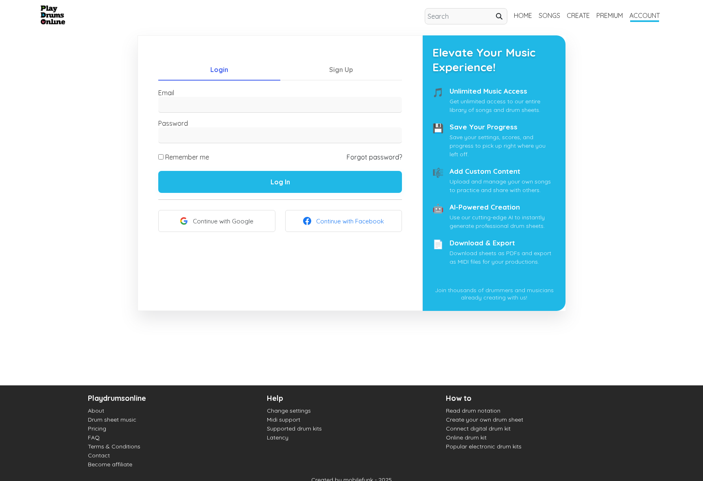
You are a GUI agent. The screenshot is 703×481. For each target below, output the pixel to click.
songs (549, 15)
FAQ (94, 437)
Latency (277, 437)
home (523, 15)
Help (275, 398)
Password (173, 123)
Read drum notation (473, 410)
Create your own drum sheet (484, 419)
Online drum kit (466, 437)
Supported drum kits (294, 428)
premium (609, 15)
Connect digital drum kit (478, 428)
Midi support (283, 419)
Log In (280, 182)
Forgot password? (374, 157)
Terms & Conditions (114, 446)
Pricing (97, 428)
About (96, 410)
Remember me (187, 157)
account (644, 15)
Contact (99, 455)
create (578, 15)
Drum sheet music (112, 419)
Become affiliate (110, 464)
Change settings (289, 410)
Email (166, 93)
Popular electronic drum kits (484, 446)
